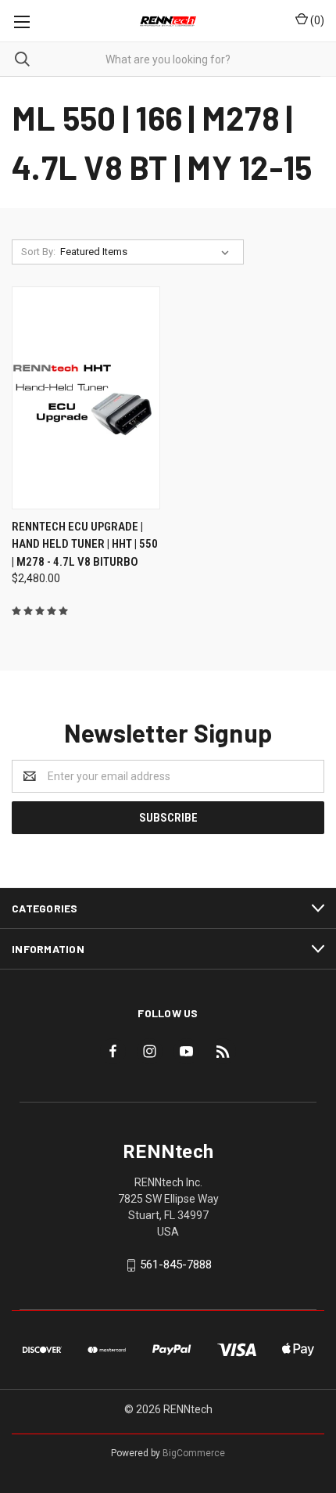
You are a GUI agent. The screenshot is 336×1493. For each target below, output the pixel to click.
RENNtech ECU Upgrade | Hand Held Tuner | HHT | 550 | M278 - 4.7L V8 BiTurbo (85, 544)
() (316, 20)
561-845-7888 (176, 1264)
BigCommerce (194, 1453)
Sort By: (38, 251)
